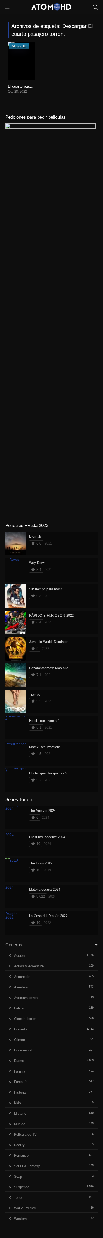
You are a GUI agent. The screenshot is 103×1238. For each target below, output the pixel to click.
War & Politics (25, 1208)
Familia (19, 1071)
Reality (19, 1145)
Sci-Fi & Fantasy (27, 1166)
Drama (19, 1061)
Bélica (19, 1008)
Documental (23, 1050)
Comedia (20, 1029)
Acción (19, 956)
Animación (22, 977)
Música (19, 1124)
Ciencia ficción (25, 1019)
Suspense (21, 1187)
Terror (18, 1198)
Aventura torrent (26, 998)
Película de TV (25, 1134)
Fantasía (20, 1082)
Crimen (19, 1040)
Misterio (20, 1113)
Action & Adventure (29, 966)
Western (20, 1219)
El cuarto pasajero (23, 86)
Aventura (21, 987)
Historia (20, 1092)
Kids (17, 1103)
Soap (18, 1177)
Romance (21, 1156)
